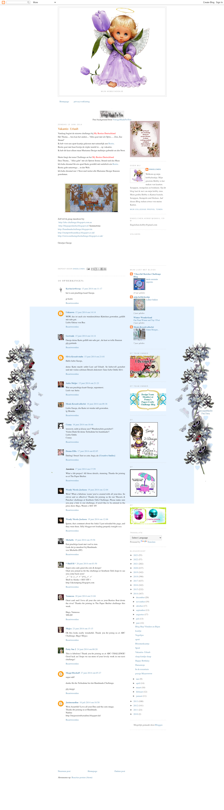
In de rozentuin (142, 669)
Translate (151, 541)
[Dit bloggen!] (95, 269)
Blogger (158, 724)
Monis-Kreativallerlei (143, 326)
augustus (140, 614)
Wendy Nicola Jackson (76, 489)
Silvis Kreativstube (74, 356)
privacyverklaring (82, 101)
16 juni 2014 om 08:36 (97, 403)
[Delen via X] (98, 269)
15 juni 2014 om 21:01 (94, 356)
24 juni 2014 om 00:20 (87, 649)
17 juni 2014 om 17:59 (85, 468)
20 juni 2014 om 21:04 (85, 595)
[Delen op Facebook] (101, 269)
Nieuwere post (64, 771)
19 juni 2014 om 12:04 (98, 489)
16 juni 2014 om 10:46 (83, 424)
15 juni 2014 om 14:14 (85, 312)
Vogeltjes (139, 635)
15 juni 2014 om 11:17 (92, 288)
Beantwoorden (72, 303)
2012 (136, 705)
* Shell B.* (71, 563)
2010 (136, 714)
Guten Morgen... (152, 329)
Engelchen (155, 169)
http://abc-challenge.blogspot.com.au (75, 222)
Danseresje (140, 664)
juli (138, 618)
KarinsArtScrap (73, 288)
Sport (137, 647)
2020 (136, 567)
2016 (136, 584)
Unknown (70, 312)
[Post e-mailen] (88, 269)
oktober (139, 605)
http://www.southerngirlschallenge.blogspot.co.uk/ (80, 235)
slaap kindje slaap (143, 656)
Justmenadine (72, 702)
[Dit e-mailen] (92, 269)
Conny (69, 424)
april (138, 683)
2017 (136, 580)
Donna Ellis (71, 451)
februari (139, 691)
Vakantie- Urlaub (142, 652)
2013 (136, 701)
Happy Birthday (142, 660)
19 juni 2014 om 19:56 (85, 539)
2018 (136, 576)
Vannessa (70, 595)
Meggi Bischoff (73, 672)
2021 (136, 563)
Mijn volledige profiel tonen (146, 209)
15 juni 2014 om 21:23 (89, 383)
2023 (136, 555)
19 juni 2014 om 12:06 (98, 519)
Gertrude (70, 335)
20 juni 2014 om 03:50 (87, 563)
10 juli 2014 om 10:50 (90, 702)
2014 (136, 593)
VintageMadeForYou (121, 119)
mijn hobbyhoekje (141, 296)
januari (139, 695)
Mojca (69, 628)
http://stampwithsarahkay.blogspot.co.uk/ (76, 232)
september (141, 610)
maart (139, 687)
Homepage (64, 101)
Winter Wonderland (142, 317)
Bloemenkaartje (142, 643)
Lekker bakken (152, 299)
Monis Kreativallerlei (76, 403)
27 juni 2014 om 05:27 (91, 672)
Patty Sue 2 (71, 649)
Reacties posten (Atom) (82, 777)
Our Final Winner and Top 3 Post (146, 320)
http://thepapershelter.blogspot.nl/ (73, 225)
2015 (136, 589)
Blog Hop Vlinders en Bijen (147, 626)
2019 (136, 572)
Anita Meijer (72, 383)
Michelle (70, 539)
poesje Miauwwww (143, 673)
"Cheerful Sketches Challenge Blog (147, 275)
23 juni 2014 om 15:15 (83, 628)
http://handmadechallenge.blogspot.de (75, 229)
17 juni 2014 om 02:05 (88, 451)
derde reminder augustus (152, 280)
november (140, 601)
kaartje (138, 630)
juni (138, 622)
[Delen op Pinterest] (105, 269)
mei (138, 678)
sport (137, 639)
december (140, 597)
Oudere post (119, 771)
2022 (136, 559)
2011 (136, 709)
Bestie (111, 143)
